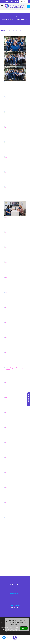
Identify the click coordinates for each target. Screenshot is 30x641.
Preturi (4, 631)
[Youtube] (20, 635)
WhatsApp (25, 637)
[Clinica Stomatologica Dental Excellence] (15, 6)
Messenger (10, 637)
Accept (24, 628)
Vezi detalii (23, 1)
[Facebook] (10, 635)
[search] (28, 6)
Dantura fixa (4, 627)
